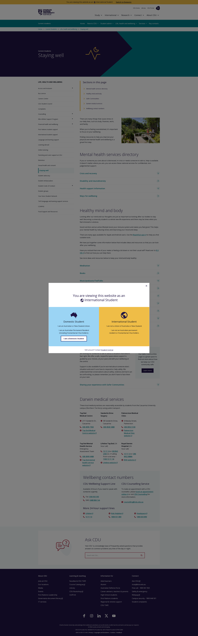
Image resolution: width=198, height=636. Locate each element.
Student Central (107, 350)
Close (146, 286)
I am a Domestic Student (74, 338)
